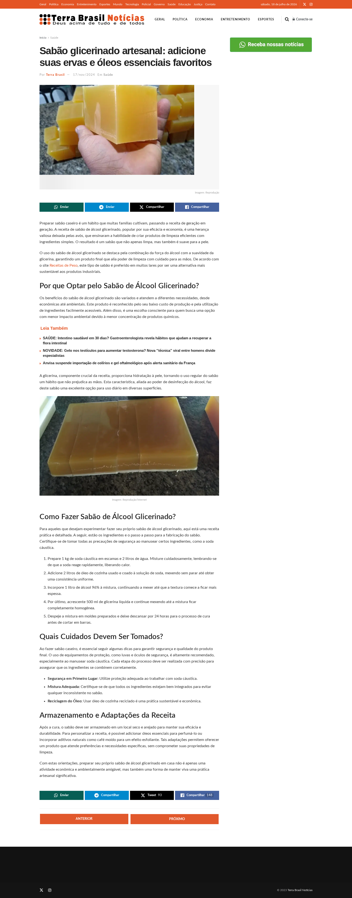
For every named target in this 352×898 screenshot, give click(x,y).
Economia (67, 4)
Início (43, 37)
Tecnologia (132, 4)
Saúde (172, 4)
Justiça (198, 4)
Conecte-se (303, 19)
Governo (159, 4)
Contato (210, 4)
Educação (184, 4)
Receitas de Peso (64, 265)
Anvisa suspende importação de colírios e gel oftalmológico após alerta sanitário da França (119, 363)
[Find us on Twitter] (304, 4)
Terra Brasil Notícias (300, 890)
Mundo (117, 4)
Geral (43, 4)
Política (53, 4)
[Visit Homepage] (92, 19)
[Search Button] (287, 19)
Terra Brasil (55, 74)
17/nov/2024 (84, 74)
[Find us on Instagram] (311, 4)
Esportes (104, 4)
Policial (146, 4)
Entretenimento (87, 4)
